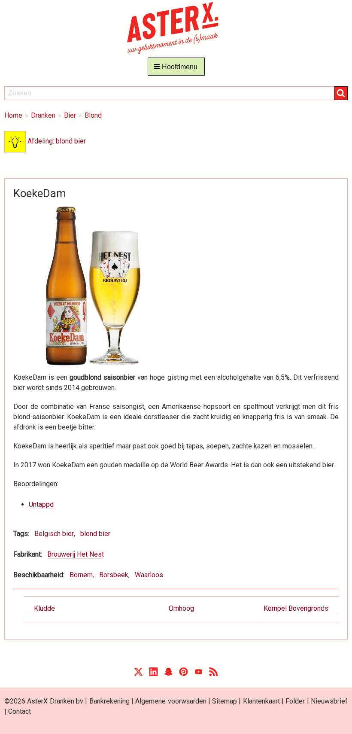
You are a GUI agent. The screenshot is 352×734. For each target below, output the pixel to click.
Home (13, 115)
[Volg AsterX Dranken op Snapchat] (168, 674)
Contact (19, 711)
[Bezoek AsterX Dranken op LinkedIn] (153, 674)
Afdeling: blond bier (56, 141)
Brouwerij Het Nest (75, 554)
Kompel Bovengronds (296, 608)
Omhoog (181, 608)
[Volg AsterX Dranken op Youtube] (198, 674)
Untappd (41, 504)
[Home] (176, 27)
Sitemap (224, 701)
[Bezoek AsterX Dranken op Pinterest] (183, 674)
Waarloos (149, 575)
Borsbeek (113, 575)
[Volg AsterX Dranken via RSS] (213, 674)
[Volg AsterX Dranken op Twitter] (138, 674)
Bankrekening (109, 701)
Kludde (44, 608)
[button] (176, 67)
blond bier (95, 534)
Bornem (81, 575)
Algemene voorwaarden (170, 701)
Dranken (43, 115)
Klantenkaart (261, 701)
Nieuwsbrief (329, 701)
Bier (70, 115)
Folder (295, 701)
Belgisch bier (54, 534)
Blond (93, 115)
